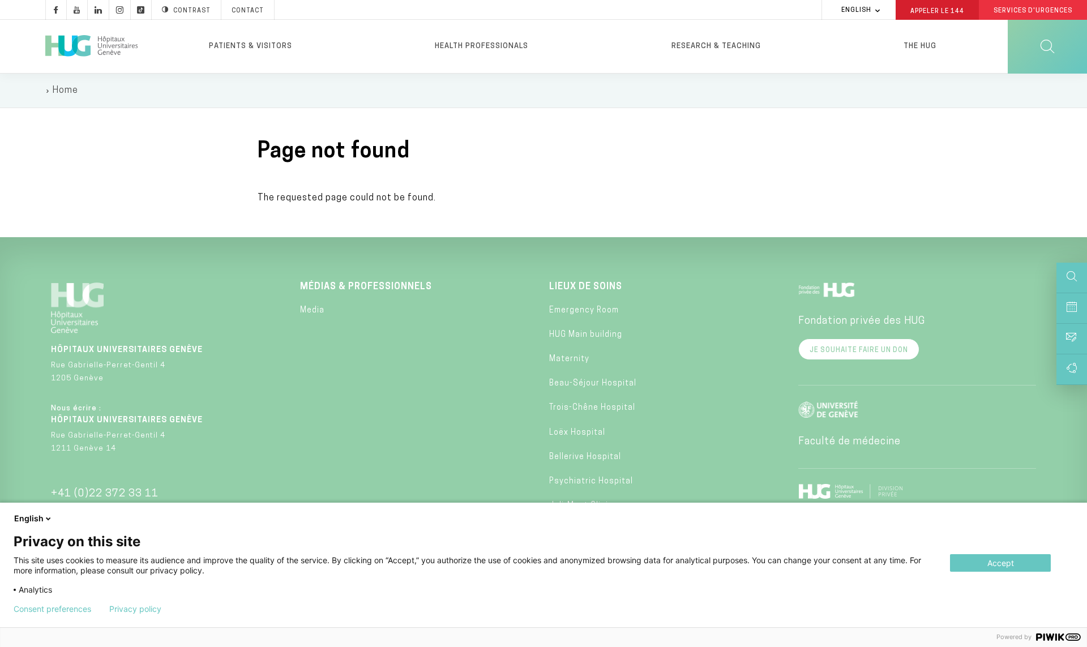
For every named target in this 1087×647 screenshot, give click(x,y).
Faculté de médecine (849, 442)
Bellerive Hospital (585, 457)
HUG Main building (585, 335)
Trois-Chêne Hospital (592, 408)
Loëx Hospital (577, 433)
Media (312, 310)
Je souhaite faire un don (859, 350)
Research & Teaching (716, 46)
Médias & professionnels (366, 287)
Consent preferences (52, 609)
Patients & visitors (250, 46)
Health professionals (481, 46)
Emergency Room (584, 310)
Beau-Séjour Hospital (592, 383)
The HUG (920, 46)
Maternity (569, 359)
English (856, 10)
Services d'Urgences (1033, 11)
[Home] (91, 46)
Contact (248, 11)
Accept (1000, 563)
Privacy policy (135, 609)
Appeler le (937, 11)
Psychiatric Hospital (591, 481)
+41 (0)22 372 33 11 (105, 494)
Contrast (192, 11)
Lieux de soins (585, 287)
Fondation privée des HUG (861, 321)
